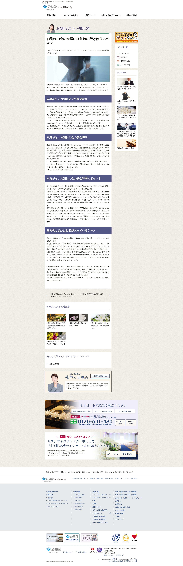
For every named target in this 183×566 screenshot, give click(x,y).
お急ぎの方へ (135, 478)
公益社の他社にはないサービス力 (58, 503)
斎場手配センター (129, 561)
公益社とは (49, 495)
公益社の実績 (131, 15)
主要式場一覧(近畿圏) (98, 519)
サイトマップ (125, 478)
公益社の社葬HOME (52, 491)
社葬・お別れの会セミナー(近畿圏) (125, 495)
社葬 (93, 501)
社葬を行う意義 (79, 495)
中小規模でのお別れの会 (101, 497)
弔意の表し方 (125, 53)
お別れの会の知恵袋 (74, 472)
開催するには (125, 61)
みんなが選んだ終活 (115, 561)
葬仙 (114, 559)
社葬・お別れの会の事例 (99, 510)
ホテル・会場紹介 (71, 15)
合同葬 (94, 504)
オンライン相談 (120, 510)
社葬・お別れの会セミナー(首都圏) (125, 491)
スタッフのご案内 (53, 506)
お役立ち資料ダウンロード (111, 15)
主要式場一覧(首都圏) (98, 516)
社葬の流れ (78, 500)
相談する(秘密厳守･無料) (122, 507)
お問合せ (118, 501)
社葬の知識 (76, 491)
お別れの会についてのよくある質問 (92, 472)
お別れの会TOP (54, 364)
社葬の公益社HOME (52, 472)
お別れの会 (63, 472)
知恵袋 (117, 478)
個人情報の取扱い (81, 552)
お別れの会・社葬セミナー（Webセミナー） (128, 498)
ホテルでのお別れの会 (100, 495)
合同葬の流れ (79, 506)
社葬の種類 (78, 497)
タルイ (133, 559)
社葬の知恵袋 (119, 513)
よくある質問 (125, 65)
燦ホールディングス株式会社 (112, 555)
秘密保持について (68, 552)
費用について (90, 15)
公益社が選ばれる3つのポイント (57, 501)
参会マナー (124, 57)
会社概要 (50, 498)
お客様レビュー (98, 513)
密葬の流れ (78, 509)
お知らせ (118, 516)
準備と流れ (51, 15)
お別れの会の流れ (80, 503)
